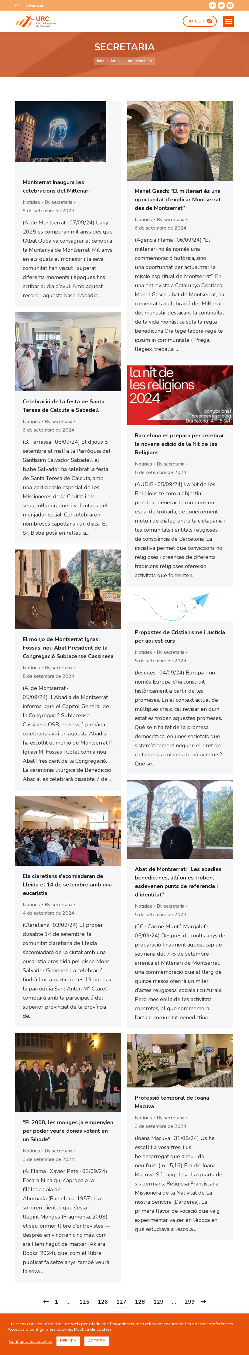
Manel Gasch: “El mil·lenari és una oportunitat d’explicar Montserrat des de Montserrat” (178, 199)
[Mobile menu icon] (228, 21)
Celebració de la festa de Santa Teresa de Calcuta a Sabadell (63, 406)
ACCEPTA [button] (96, 1341)
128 (140, 1302)
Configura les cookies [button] (30, 1341)
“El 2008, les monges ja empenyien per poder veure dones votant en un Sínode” (68, 1131)
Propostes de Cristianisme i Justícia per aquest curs (180, 636)
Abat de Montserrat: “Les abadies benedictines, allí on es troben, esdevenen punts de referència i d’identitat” (178, 882)
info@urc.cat (32, 5)
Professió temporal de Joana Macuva (172, 1102)
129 (158, 1302)
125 (84, 1302)
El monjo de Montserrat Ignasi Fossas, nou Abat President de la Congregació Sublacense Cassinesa (68, 648)
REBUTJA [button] (68, 1341)
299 (190, 1302)
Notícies (31, 202)
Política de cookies (93, 1329)
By (58, 202)
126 (103, 1302)
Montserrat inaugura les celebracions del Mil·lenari (56, 186)
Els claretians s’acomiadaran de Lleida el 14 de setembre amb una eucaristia (67, 885)
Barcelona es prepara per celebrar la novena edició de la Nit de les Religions (179, 444)
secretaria (124, 47)
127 (121, 1302)
